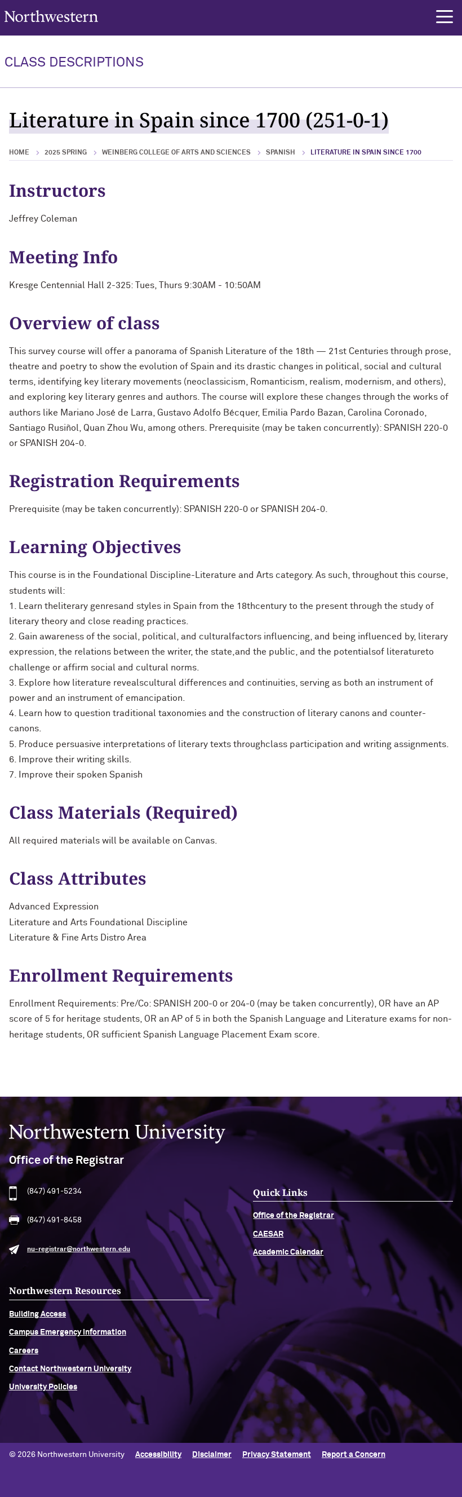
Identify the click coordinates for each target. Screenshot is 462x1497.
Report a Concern (353, 1455)
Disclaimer (212, 1455)
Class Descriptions (74, 62)
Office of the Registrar (293, 1216)
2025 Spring (66, 152)
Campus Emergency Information (67, 1332)
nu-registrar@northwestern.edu (78, 1249)
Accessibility (158, 1455)
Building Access (37, 1314)
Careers (23, 1351)
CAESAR (268, 1234)
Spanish (280, 152)
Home (19, 152)
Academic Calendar (288, 1252)
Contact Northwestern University (70, 1369)
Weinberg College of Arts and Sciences (176, 152)
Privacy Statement (276, 1455)
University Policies (43, 1387)
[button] (444, 17)
